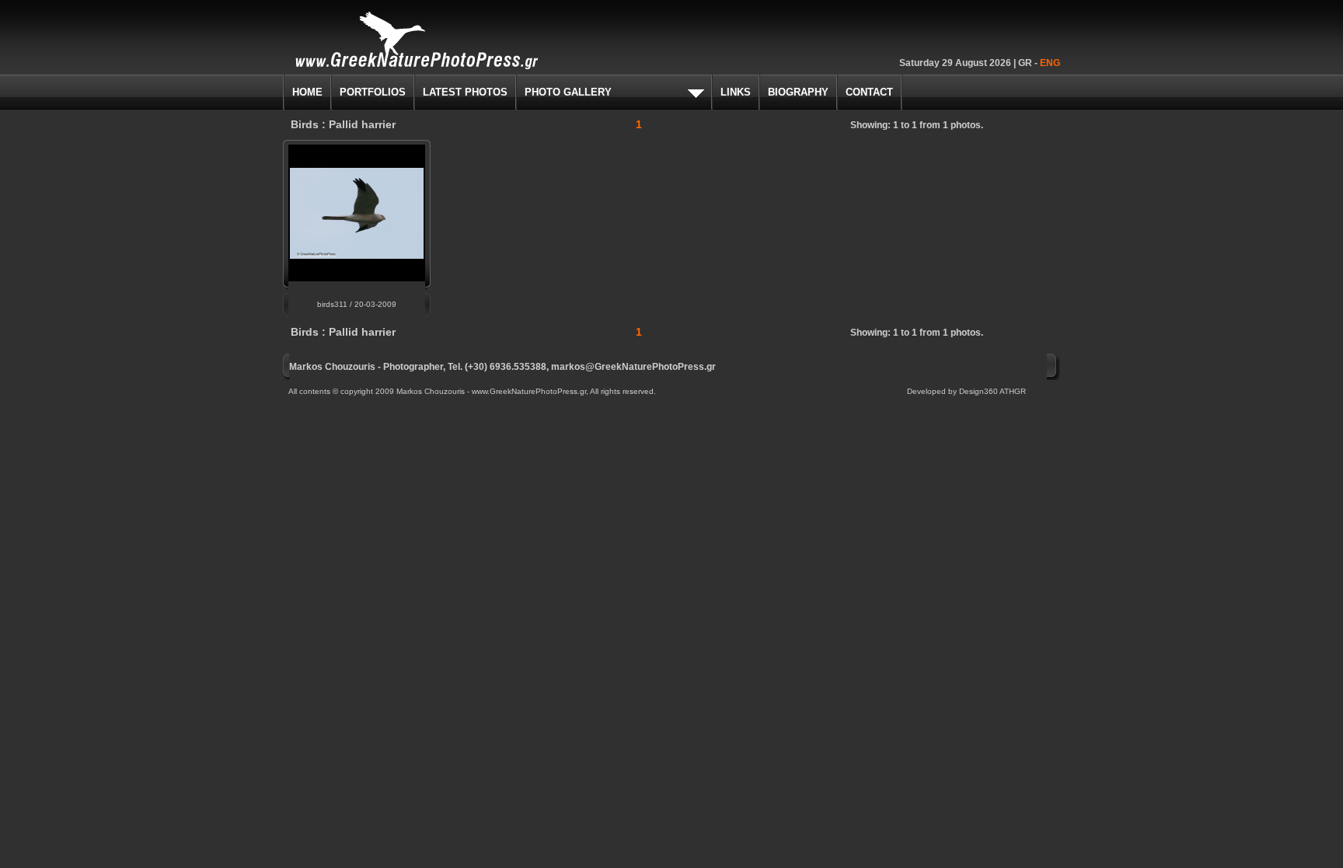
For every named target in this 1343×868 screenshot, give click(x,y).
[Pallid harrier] (357, 254)
